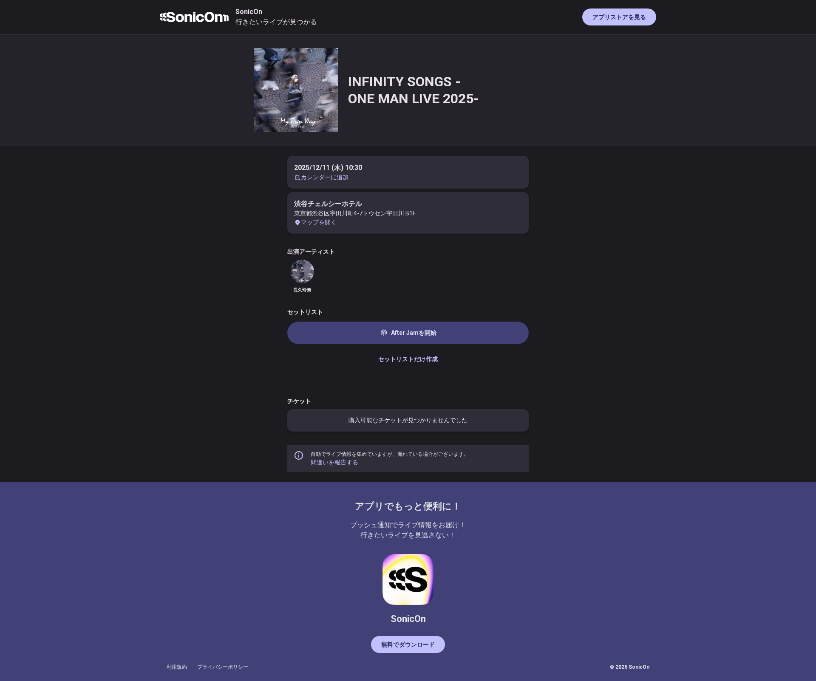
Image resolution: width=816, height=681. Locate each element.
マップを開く (319, 222)
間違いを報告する (334, 462)
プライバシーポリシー (222, 667)
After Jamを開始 (408, 332)
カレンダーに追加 (324, 177)
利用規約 (177, 667)
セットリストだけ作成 (408, 359)
